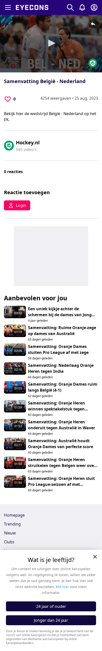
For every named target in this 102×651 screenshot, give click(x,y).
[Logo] (92, 63)
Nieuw (10, 533)
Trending (12, 524)
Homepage (14, 515)
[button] (51, 43)
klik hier (62, 586)
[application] (51, 43)
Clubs (9, 542)
